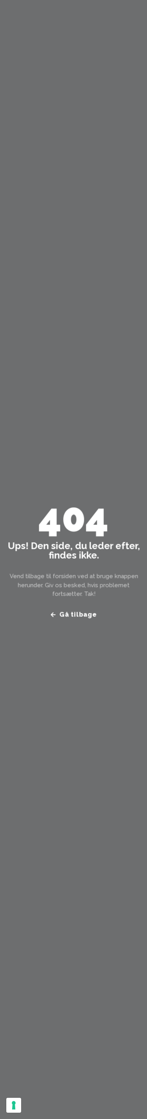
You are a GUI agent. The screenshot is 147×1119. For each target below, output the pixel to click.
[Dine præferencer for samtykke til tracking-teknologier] (13, 1105)
